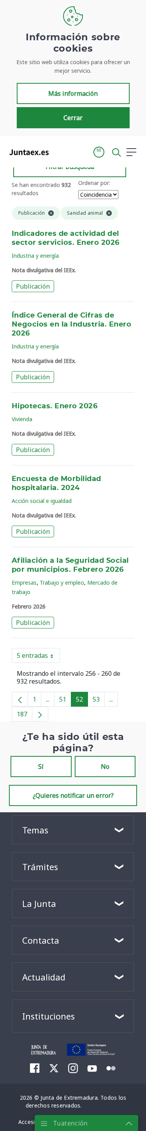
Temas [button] (35, 830)
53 (99, 701)
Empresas (24, 582)
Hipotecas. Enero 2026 (54, 406)
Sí (41, 766)
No (105, 766)
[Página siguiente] (40, 714)
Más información (73, 93)
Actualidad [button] (43, 977)
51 (65, 701)
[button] (99, 152)
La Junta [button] (39, 903)
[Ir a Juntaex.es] (26, 152)
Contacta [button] (40, 940)
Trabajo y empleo (62, 582)
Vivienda (22, 419)
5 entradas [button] (38, 657)
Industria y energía (35, 255)
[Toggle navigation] (59, 152)
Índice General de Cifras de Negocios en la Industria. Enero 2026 (71, 324)
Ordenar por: (94, 183)
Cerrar (73, 117)
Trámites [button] (40, 866)
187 (24, 716)
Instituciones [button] (48, 1016)
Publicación (33, 286)
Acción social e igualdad (42, 500)
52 (82, 701)
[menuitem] (34, 1068)
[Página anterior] (20, 699)
